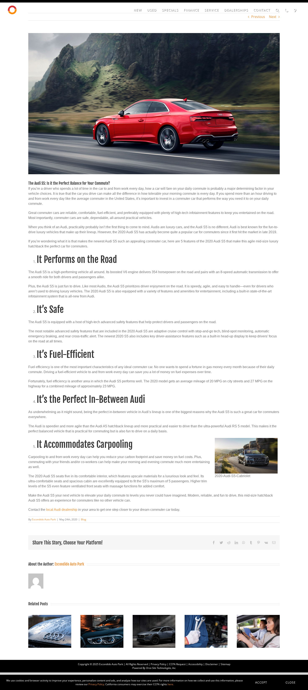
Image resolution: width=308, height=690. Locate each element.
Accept (261, 682)
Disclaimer (211, 664)
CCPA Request (177, 664)
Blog (83, 519)
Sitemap (225, 664)
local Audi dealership (61, 509)
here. (171, 684)
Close (291, 682)
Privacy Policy (158, 664)
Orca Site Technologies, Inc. (161, 668)
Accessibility (195, 664)
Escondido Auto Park (44, 519)
